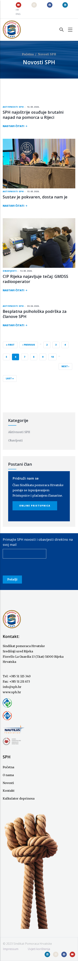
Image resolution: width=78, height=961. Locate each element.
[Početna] (12, 30)
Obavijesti (10, 270)
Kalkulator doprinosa (18, 798)
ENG (18, 14)
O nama (8, 775)
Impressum (10, 949)
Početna (28, 54)
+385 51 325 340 (20, 676)
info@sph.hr (12, 687)
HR (17, 9)
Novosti (8, 783)
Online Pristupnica (34, 505)
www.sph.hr (12, 692)
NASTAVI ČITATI (13, 126)
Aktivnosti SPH (13, 106)
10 (54, 356)
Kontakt (9, 790)
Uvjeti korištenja (39, 949)
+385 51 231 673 (19, 681)
